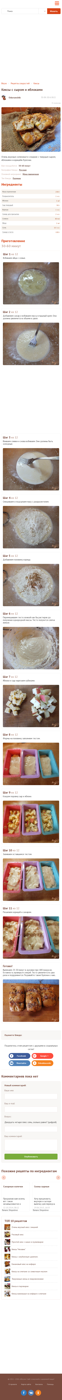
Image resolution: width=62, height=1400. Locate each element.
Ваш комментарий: (13, 1136)
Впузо (4, 83)
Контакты (39, 1384)
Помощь (50, 1384)
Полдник (17, 178)
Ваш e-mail (9, 1103)
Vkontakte (21, 1063)
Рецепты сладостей (20, 83)
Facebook (21, 1056)
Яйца (4, 223)
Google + (44, 1056)
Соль (4, 227)
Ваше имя (9, 1090)
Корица (5, 209)
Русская (23, 170)
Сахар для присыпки (10, 214)
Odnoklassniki (44, 1063)
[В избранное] (59, 97)
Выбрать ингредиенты (42, 11)
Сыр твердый (7, 205)
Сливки (5, 218)
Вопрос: (8, 1116)
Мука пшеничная (9, 192)
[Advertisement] (31, 48)
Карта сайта (26, 1384)
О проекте (13, 1384)
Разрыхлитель (8, 196)
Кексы (36, 83)
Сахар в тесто (7, 232)
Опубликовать (31, 1156)
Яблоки (5, 201)
